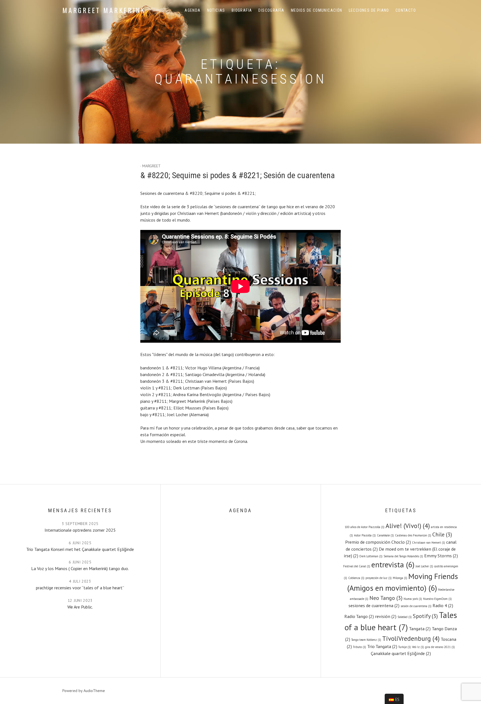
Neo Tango (386, 598)
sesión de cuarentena (416, 606)
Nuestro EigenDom (437, 599)
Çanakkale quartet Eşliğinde (401, 653)
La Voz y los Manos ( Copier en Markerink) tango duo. (80, 568)
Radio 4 (443, 605)
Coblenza (356, 578)
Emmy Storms (441, 555)
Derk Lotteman (370, 556)
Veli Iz (418, 647)
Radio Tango (359, 616)
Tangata (420, 628)
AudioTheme (94, 690)
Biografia (242, 10)
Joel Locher (424, 566)
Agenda (192, 10)
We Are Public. (80, 607)
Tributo (359, 647)
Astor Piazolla (365, 535)
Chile (442, 534)
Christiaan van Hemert (428, 542)
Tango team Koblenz (366, 640)
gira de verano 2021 (440, 647)
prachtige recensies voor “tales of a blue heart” (80, 587)
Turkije (404, 647)
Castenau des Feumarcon (413, 535)
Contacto (406, 10)
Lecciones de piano (369, 10)
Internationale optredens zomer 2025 (80, 530)
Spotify (425, 616)
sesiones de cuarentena (374, 605)
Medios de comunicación (316, 10)
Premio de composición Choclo (378, 542)
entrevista (392, 565)
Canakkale (385, 535)
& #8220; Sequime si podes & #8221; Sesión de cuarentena (237, 175)
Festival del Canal (356, 566)
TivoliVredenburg (411, 638)
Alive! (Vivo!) (408, 525)
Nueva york (413, 599)
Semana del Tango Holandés (403, 556)
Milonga (400, 578)
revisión (385, 616)
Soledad (404, 617)
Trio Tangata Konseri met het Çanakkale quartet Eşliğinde (80, 549)
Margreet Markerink (103, 10)
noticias (216, 10)
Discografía (271, 10)
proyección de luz (378, 578)
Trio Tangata (382, 646)
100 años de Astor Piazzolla (364, 527)
